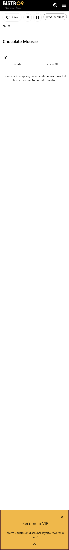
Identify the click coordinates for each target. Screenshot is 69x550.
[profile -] (55, 5)
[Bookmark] (37, 17)
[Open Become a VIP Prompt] (34, 544)
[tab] (17, 64)
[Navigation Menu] (64, 5)
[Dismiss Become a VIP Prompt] (62, 517)
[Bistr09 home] (19, 5)
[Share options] (27, 17)
